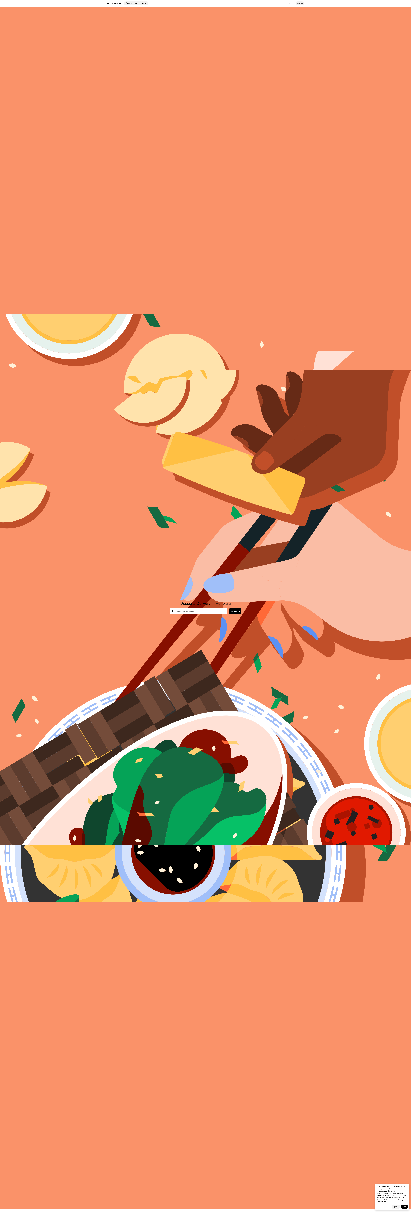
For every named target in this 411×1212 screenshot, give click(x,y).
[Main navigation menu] (108, 3)
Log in (290, 3)
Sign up (300, 3)
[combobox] (200, 611)
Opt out (396, 1207)
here (385, 1202)
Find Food (235, 611)
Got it (404, 1207)
